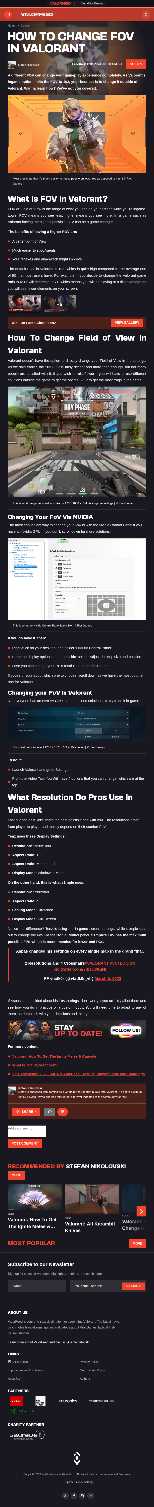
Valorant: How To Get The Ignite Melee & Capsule (54, 1056)
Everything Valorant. (92, 3)
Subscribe (133, 1286)
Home (11, 25)
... (128, 1096)
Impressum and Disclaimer (25, 1370)
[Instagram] (82, 1496)
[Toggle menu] (8, 15)
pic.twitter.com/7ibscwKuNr (80, 969)
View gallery (127, 322)
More (16, 1175)
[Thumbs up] (49, 1112)
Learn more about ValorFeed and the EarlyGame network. (49, 1342)
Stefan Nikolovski (30, 1088)
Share (27, 1111)
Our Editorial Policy (92, 1370)
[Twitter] (65, 1496)
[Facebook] (74, 1496)
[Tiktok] (90, 1496)
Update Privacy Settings (79, 1482)
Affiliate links (19, 1361)
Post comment (25, 1143)
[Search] (146, 15)
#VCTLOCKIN (122, 963)
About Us (14, 1378)
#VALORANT (97, 963)
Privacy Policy (89, 1361)
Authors (85, 1378)
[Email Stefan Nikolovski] (62, 1112)
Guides (25, 25)
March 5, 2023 (108, 978)
